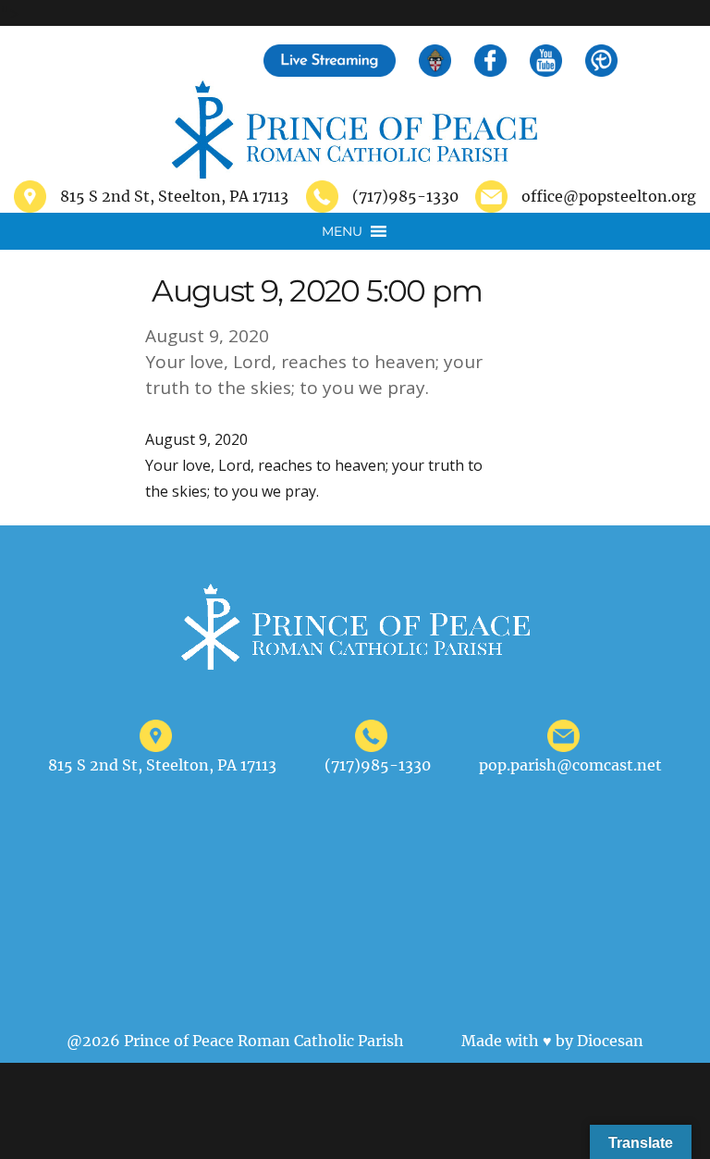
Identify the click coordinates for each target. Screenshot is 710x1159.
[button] (342, 231)
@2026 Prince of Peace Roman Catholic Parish (235, 1040)
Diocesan (610, 1040)
